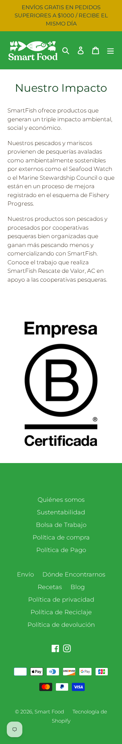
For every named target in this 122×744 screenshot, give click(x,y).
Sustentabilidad (61, 512)
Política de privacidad (61, 599)
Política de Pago (61, 550)
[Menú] (110, 50)
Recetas (50, 587)
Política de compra (61, 537)
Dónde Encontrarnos (73, 574)
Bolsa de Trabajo (61, 525)
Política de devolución (61, 624)
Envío (25, 574)
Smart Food (49, 711)
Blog (77, 587)
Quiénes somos (61, 499)
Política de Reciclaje (61, 612)
